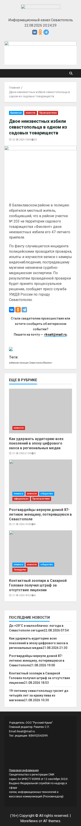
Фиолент (47, 363)
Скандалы (20, 569)
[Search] (70, 73)
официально (21, 499)
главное (18, 493)
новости (31, 113)
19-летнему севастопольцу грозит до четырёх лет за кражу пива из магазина (38, 695)
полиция (24, 363)
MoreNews (29, 821)
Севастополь (36, 363)
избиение (14, 363)
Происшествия (48, 113)
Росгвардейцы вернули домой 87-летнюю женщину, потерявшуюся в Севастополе (40, 482)
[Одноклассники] (18, 309)
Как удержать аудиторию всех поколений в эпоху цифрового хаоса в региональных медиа (40, 411)
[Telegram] (24, 309)
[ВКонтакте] (11, 309)
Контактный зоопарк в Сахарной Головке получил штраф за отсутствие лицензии (40, 552)
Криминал (16, 113)
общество (46, 493)
